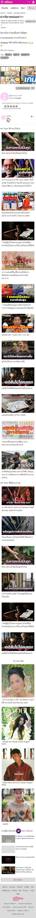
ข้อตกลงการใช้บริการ (10, 903)
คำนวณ (25, 890)
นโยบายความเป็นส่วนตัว (25, 903)
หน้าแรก (3, 13)
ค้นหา (23, 8)
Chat (32, 887)
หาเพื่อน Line (6, 890)
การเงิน (32, 890)
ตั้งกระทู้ (31, 8)
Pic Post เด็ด (18, 661)
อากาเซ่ (3, 58)
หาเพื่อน (26, 887)
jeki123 (9, 116)
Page (18, 894)
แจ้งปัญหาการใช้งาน (23, 910)
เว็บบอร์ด (4, 8)
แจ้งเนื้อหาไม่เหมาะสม (18, 914)
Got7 (15, 55)
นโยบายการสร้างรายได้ (19, 907)
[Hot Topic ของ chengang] (4, 100)
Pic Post (14, 890)
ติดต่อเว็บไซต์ (11, 910)
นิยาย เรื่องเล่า (27, 831)
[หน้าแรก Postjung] (8, 2)
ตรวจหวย (12, 887)
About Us (31, 907)
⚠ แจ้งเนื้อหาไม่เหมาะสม (22, 88)
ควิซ (20, 890)
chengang (18, 98)
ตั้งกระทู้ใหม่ (18, 880)
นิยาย (8, 55)
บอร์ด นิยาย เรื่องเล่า (19, 13)
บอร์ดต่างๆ (14, 8)
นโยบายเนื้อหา (6, 907)
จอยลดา (24, 55)
